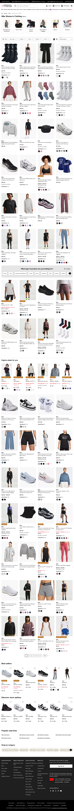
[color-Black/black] (5, 499)
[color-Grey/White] (23, 427)
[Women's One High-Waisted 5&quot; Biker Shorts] (28, 440)
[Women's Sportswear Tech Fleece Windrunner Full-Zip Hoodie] (9, 552)
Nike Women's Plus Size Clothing (63, 734)
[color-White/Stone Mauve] (48, 190)
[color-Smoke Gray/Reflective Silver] (65, 388)
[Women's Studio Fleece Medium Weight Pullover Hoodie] (28, 590)
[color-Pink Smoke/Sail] (25, 612)
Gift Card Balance (17, 772)
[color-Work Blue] (19, 390)
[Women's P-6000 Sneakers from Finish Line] (46, 203)
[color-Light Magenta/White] (30, 261)
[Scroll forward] (70, 273)
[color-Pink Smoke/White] (23, 149)
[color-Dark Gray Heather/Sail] (48, 75)
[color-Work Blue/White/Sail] (2, 462)
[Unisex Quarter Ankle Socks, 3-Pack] (28, 513)
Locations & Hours (29, 765)
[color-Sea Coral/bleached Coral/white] (57, 574)
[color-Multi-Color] (39, 115)
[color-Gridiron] (46, 649)
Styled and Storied (41, 788)
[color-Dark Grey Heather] (21, 113)
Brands (5, 13)
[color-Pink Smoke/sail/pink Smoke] (57, 223)
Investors (39, 771)
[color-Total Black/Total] (5, 113)
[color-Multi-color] (7, 77)
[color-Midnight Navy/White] (44, 261)
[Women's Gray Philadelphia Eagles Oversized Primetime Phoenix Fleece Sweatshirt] (9, 129)
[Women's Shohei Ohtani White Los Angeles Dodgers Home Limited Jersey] (46, 404)
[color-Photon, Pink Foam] (62, 151)
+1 (50, 189)
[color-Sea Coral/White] (64, 262)
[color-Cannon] (59, 462)
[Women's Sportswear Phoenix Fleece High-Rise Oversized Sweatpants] (46, 440)
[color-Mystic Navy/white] (25, 113)
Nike (9, 13)
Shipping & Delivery (5, 776)
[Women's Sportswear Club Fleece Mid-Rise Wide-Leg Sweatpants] (28, 53)
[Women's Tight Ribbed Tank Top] (46, 626)
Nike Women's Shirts (6, 738)
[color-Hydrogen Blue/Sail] (41, 353)
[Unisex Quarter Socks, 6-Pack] (64, 53)
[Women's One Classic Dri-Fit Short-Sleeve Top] (46, 239)
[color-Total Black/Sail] (39, 75)
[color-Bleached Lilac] (64, 651)
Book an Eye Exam (29, 789)
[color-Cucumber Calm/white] (28, 315)
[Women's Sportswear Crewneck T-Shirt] (9, 203)
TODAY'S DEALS (5, 1)
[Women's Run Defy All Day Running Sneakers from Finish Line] (64, 404)
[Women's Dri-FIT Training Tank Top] (46, 552)
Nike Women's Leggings (43, 734)
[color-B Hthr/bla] (21, 261)
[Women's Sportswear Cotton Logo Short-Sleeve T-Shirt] (64, 440)
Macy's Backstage (29, 771)
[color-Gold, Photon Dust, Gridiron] (59, 151)
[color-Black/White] (59, 262)
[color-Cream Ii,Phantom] (25, 427)
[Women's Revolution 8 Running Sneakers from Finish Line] (46, 290)
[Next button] (71, 750)
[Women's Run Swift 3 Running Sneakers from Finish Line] (28, 477)
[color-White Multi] (64, 115)
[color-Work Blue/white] (5, 261)
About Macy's (40, 763)
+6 (13, 313)
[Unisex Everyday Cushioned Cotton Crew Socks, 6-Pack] (9, 53)
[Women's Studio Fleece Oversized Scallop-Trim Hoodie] (9, 91)
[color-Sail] (9, 225)
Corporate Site (40, 768)
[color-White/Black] (44, 577)
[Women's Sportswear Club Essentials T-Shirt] (6, 370)
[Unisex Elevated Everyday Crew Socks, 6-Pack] (64, 328)
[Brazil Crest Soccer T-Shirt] (43, 370)
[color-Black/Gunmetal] (39, 151)
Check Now (66, 782)
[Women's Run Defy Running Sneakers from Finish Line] (9, 165)
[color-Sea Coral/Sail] (48, 464)
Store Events (28, 784)
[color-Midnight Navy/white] (62, 612)
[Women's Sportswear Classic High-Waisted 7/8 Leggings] (67, 673)
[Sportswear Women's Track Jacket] (64, 477)
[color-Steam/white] (25, 261)
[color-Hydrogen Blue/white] (7, 388)
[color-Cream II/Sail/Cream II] (7, 113)
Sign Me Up (61, 766)
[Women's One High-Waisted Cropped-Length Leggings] (9, 477)
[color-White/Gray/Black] (62, 115)
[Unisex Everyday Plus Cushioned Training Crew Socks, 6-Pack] (64, 91)
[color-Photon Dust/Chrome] (57, 151)
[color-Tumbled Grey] (2, 313)
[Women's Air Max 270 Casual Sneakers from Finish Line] (9, 404)
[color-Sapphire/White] (62, 262)
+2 (9, 388)
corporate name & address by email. (59, 808)
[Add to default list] (10, 365)
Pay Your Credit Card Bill (19, 777)
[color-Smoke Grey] (39, 611)
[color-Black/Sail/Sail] (25, 648)
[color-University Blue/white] (25, 315)
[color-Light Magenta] (5, 225)
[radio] (2, 77)
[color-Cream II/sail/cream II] (62, 223)
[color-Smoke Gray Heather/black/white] (59, 612)
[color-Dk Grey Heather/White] (21, 75)
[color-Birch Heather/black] (25, 75)
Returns (3, 773)
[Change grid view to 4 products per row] (54, 39)
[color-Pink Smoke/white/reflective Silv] (66, 538)
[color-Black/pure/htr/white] (9, 313)
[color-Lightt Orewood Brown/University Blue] (21, 350)
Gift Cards (16, 769)
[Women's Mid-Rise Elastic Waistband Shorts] (64, 590)
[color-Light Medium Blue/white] (7, 225)
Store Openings (29, 786)
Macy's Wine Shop (29, 776)
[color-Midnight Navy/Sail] (44, 464)
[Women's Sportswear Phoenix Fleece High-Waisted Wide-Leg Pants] (28, 328)
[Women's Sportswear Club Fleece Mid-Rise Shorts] (64, 290)
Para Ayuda (3, 771)
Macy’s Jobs (40, 777)
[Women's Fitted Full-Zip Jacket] (28, 129)
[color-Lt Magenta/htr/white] (28, 113)
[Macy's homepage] (2, 13)
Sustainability (40, 785)
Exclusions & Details (59, 782)
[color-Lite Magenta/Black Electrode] (41, 151)
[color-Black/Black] (7, 574)
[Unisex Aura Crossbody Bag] (46, 129)
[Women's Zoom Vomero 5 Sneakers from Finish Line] (64, 129)
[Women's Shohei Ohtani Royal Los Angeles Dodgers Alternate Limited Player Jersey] (64, 165)
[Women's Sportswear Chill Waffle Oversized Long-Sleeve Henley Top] (46, 328)
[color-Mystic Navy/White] (59, 312)
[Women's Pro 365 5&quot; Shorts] (46, 590)
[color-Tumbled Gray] (41, 577)
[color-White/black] (23, 537)
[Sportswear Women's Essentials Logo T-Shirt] (19, 370)
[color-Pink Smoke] (44, 190)
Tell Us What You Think (30, 792)
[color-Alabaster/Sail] (46, 464)
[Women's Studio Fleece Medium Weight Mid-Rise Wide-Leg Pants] (46, 53)
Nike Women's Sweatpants (44, 738)
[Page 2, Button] (48, 655)
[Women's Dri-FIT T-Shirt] (9, 290)
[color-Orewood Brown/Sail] (39, 464)
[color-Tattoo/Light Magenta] (68, 388)
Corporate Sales (41, 765)
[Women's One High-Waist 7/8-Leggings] (64, 239)
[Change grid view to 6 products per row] (56, 39)
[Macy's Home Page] (6, 5)
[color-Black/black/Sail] (59, 499)
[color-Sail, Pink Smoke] (39, 499)
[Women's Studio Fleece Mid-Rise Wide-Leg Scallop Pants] (64, 203)
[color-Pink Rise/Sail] (41, 75)
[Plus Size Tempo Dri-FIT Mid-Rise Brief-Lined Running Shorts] (67, 370)
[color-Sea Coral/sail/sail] (23, 648)
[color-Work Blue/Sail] (44, 75)
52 (45, 655)
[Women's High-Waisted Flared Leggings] (9, 513)
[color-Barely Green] (5, 574)
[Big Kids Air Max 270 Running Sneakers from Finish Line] (6, 707)
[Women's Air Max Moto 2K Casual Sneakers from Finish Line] (46, 513)
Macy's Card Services (18, 775)
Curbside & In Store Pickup (31, 763)
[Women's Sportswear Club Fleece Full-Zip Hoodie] (28, 203)
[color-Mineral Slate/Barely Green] (23, 350)
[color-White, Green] (41, 499)
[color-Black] (2, 77)
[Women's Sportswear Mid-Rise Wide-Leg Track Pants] (9, 440)
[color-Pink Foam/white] (28, 225)
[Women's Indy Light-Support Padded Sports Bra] (46, 165)
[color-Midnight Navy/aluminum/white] (59, 574)
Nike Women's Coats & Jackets (27, 734)
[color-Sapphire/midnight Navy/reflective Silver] (70, 388)
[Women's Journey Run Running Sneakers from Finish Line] (9, 590)
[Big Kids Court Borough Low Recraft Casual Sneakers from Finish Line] (55, 707)
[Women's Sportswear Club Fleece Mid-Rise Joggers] (28, 91)
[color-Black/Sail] (44, 353)
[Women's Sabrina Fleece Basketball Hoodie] (55, 370)
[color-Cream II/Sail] (46, 75)
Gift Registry (28, 794)
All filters (68, 268)
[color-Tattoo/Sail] (39, 353)
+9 (68, 538)
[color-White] (5, 77)
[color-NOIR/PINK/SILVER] (64, 151)
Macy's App (28, 768)
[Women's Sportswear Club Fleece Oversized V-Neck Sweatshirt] (28, 626)
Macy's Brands (29, 773)
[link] (9, 72)
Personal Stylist (29, 778)
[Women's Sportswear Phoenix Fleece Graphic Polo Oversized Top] (9, 626)
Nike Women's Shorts (24, 738)
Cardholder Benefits (18, 767)
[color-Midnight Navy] (46, 190)
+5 (33, 389)
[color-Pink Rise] (41, 190)
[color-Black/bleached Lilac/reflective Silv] (59, 538)
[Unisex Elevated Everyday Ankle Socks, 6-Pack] (46, 91)
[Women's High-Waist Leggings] (64, 552)
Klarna (2, 765)
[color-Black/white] (21, 149)
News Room (40, 780)
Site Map (39, 783)
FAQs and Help (4, 763)
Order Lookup (4, 768)
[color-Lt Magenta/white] (12, 313)
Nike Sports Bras (5, 734)
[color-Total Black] (59, 223)
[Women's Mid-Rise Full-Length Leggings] (9, 239)
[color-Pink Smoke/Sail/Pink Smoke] (2, 113)
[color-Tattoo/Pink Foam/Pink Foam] (21, 648)
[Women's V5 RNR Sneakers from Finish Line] (28, 165)
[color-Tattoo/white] (28, 75)
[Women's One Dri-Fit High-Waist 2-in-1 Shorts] (28, 290)
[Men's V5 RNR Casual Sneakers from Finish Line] (31, 707)
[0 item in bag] (72, 5)
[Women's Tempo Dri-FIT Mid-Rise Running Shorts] (64, 513)
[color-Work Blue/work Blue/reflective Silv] (62, 538)
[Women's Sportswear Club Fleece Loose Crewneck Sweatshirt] (28, 239)
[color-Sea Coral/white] (30, 113)
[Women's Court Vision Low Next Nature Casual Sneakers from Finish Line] (28, 404)
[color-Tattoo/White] (57, 312)
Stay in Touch (28, 781)
